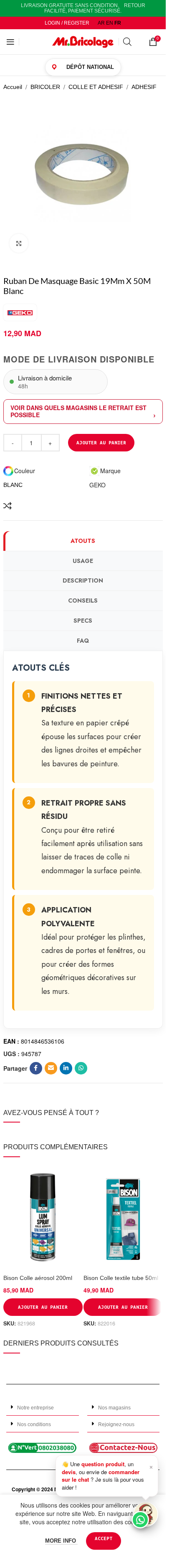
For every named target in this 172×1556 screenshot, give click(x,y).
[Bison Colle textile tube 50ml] (123, 1217)
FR (117, 23)
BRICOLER (45, 87)
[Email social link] (51, 1068)
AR (101, 23)
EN (109, 23)
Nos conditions (34, 1424)
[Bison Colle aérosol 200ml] (43, 1217)
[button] (42, 1407)
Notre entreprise (35, 1408)
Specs (82, 620)
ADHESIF (144, 87)
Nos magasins (114, 1408)
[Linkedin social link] (66, 1068)
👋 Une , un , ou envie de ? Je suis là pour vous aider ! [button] (107, 1475)
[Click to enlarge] (19, 243)
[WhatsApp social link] (81, 1068)
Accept (103, 1538)
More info (61, 1541)
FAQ (83, 640)
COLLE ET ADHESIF (95, 87)
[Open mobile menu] (10, 41)
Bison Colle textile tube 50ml (120, 1278)
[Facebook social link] (36, 1068)
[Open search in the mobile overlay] (132, 42)
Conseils (83, 600)
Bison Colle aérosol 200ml (37, 1278)
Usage (83, 561)
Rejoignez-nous (116, 1424)
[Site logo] (83, 41)
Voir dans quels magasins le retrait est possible (78, 411)
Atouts (83, 541)
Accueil (12, 87)
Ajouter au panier (101, 442)
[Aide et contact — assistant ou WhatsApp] (145, 1514)
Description (83, 580)
